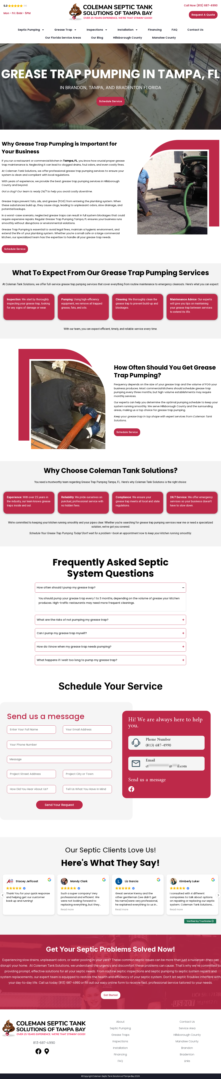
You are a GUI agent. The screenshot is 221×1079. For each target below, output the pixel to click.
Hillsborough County (127, 38)
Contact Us (195, 30)
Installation (125, 30)
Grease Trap (63, 30)
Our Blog (97, 38)
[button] (218, 895)
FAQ (174, 30)
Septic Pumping (29, 30)
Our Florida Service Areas (63, 38)
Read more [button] (67, 909)
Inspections (95, 30)
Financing (155, 30)
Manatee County (164, 38)
